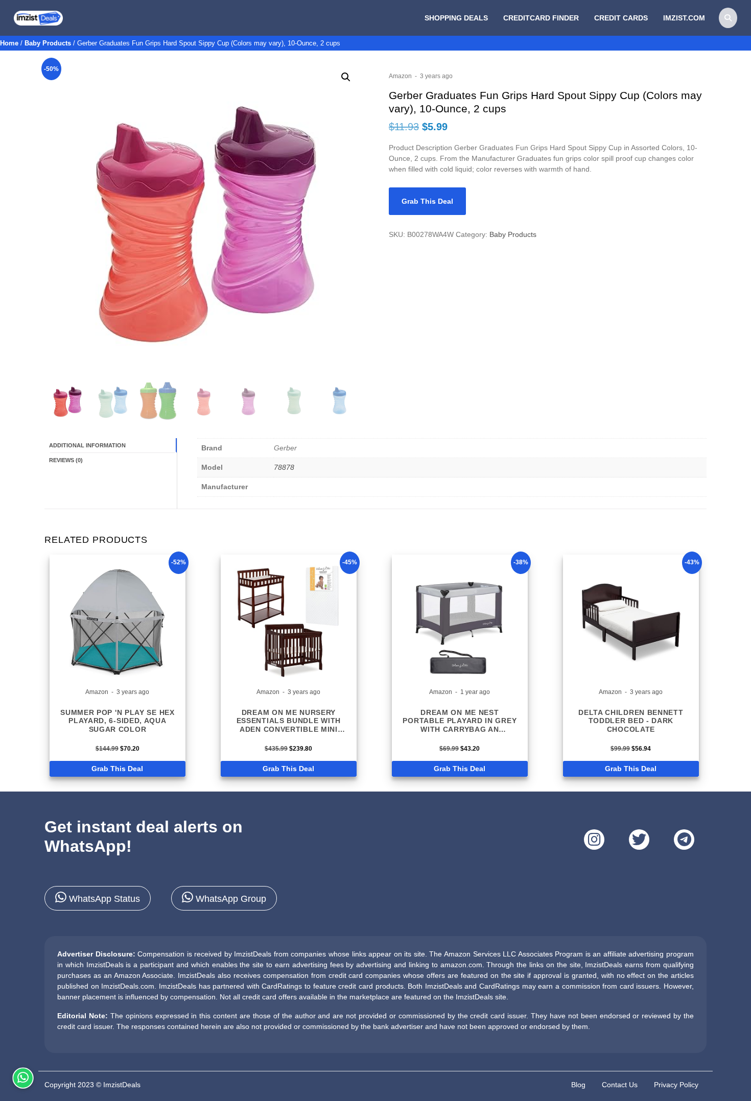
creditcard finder (541, 18)
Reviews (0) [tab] (66, 460)
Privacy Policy (676, 1085)
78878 (284, 467)
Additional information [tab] (87, 445)
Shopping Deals (456, 18)
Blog (578, 1085)
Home (9, 43)
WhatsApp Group (229, 899)
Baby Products (48, 43)
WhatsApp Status (103, 899)
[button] (346, 77)
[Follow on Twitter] (639, 839)
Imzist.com (684, 18)
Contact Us (620, 1085)
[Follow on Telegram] (684, 839)
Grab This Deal (427, 201)
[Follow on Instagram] (594, 839)
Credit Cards (621, 18)
